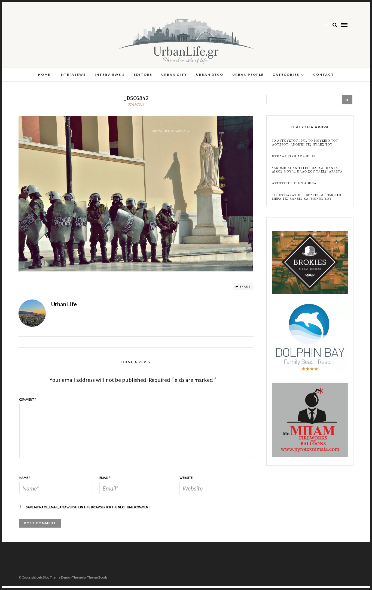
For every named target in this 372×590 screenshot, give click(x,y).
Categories (286, 74)
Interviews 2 (110, 74)
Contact (323, 74)
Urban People (248, 74)
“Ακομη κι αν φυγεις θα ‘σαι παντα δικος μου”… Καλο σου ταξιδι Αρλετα (307, 169)
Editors (143, 74)
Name (24, 478)
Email (104, 478)
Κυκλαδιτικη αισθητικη (294, 156)
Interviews (72, 74)
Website (186, 478)
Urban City (174, 74)
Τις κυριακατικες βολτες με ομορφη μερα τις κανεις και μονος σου (306, 197)
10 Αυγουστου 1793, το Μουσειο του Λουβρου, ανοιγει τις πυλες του (305, 142)
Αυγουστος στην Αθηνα (294, 183)
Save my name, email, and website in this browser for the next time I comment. (88, 507)
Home (44, 74)
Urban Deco (209, 74)
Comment (27, 399)
